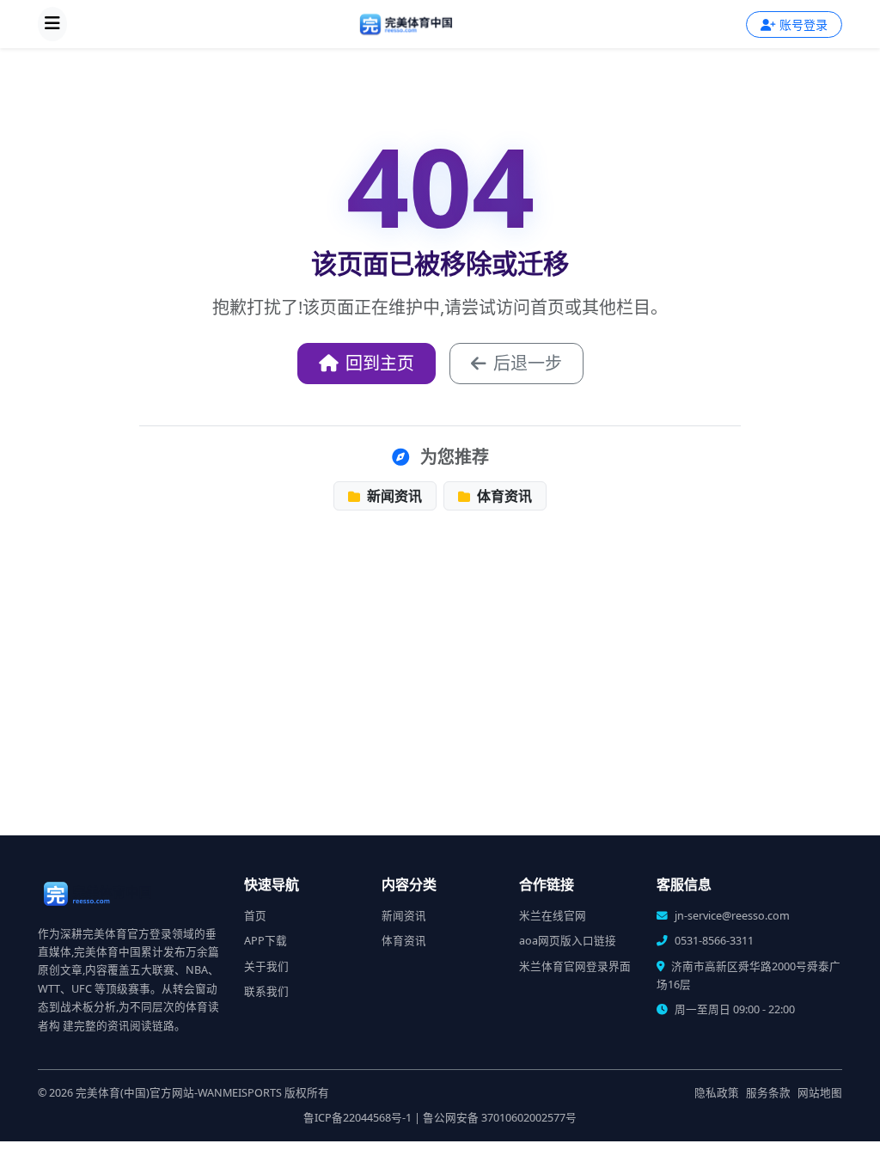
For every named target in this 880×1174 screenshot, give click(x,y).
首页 (255, 915)
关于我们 (266, 966)
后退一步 (527, 363)
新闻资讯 (393, 495)
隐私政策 (716, 1092)
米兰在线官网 (552, 915)
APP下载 (265, 940)
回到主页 (379, 363)
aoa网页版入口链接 (567, 940)
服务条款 (768, 1092)
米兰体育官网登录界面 (575, 966)
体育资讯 (503, 495)
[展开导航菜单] (52, 24)
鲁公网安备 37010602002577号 (500, 1117)
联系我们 (266, 991)
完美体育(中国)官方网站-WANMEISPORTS (179, 1092)
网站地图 (820, 1092)
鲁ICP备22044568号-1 (357, 1117)
